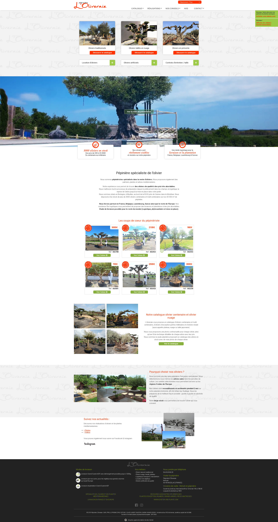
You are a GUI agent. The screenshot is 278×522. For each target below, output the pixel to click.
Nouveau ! (263, 23)
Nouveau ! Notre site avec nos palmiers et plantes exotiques (265, 14)
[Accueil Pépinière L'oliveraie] (90, 8)
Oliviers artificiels (131, 63)
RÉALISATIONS (153, 8)
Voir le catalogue (171, 344)
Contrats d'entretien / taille (177, 63)
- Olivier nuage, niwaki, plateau (145, 474)
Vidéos (87, 432)
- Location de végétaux (142, 479)
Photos (87, 430)
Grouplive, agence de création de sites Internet (140, 520)
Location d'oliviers (89, 63)
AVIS (186, 8)
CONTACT (198, 8)
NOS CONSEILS (172, 8)
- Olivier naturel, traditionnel (144, 472)
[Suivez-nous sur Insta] (141, 505)
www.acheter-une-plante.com (166, 499)
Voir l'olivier (101, 255)
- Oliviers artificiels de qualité (144, 481)
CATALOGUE (136, 8)
